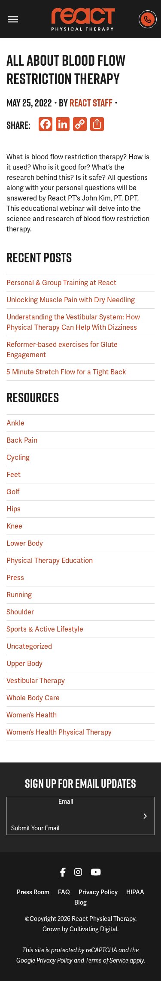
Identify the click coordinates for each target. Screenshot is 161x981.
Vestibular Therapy (35, 680)
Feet (13, 474)
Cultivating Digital (93, 929)
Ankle (15, 423)
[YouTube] (96, 873)
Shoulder (20, 612)
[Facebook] (63, 873)
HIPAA (135, 892)
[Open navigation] (13, 19)
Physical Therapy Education (49, 560)
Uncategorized (29, 646)
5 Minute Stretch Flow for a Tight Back (66, 372)
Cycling (18, 457)
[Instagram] (78, 873)
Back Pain (21, 440)
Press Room (33, 892)
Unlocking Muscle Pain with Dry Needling (70, 299)
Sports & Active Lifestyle (44, 629)
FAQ (64, 892)
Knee (14, 526)
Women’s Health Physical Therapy (59, 732)
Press (15, 577)
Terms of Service (106, 960)
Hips (13, 508)
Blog (80, 902)
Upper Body (24, 663)
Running (19, 594)
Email (65, 801)
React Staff (91, 102)
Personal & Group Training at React (61, 282)
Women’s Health (31, 715)
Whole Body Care (33, 697)
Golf (12, 491)
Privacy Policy (98, 892)
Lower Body (24, 543)
